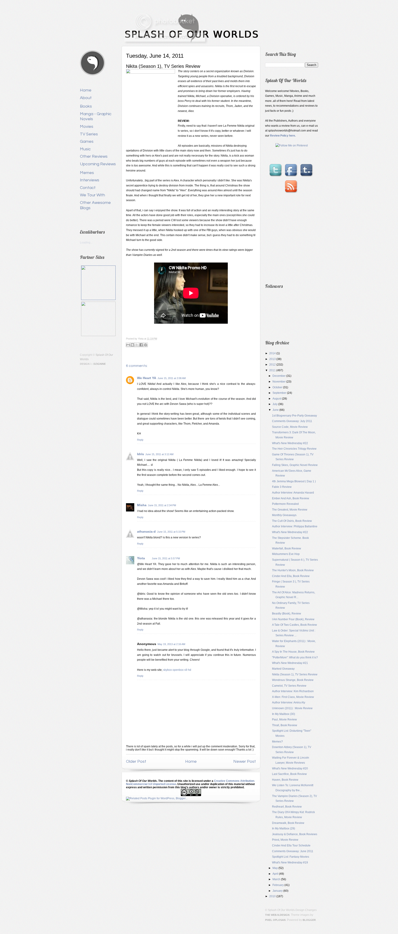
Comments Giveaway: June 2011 (292, 851)
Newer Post (244, 761)
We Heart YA (146, 378)
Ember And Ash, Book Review (290, 498)
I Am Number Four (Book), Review (293, 619)
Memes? (277, 741)
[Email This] (128, 345)
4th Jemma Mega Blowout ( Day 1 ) (294, 481)
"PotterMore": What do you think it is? (295, 657)
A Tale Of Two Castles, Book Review (294, 624)
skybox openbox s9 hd (177, 669)
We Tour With (92, 195)
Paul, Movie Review (284, 719)
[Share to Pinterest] (145, 345)
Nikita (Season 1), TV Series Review (294, 674)
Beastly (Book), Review (286, 613)
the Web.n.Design (277, 915)
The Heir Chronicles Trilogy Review (294, 448)
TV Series (89, 134)
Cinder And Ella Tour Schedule (291, 845)
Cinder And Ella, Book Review (291, 576)
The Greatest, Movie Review (289, 509)
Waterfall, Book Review (286, 548)
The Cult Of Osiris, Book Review (292, 521)
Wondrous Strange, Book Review (292, 680)
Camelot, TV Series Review (289, 685)
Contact (88, 188)
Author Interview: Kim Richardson (293, 691)
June (275, 409)
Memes (87, 173)
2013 (272, 359)
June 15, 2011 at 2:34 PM (162, 505)
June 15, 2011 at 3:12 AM (159, 454)
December (279, 375)
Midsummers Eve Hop (286, 554)
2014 (272, 353)
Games (87, 141)
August (277, 398)
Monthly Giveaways (284, 515)
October (277, 387)
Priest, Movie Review (285, 839)
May (275, 868)
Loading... (86, 242)
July (275, 404)
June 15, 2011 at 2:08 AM (172, 378)
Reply (140, 439)
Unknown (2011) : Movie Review (292, 708)
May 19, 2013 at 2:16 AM (171, 644)
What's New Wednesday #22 (290, 443)
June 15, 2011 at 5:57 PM (166, 558)
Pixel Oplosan (275, 920)
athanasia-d (146, 531)
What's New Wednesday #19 (290, 862)
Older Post (136, 761)
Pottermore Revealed (285, 504)
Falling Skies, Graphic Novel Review (295, 465)
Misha (141, 505)
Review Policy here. (283, 135)
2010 (272, 896)
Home (85, 90)
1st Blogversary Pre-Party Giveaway (294, 415)
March (276, 879)
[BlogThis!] (132, 345)
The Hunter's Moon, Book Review (293, 570)
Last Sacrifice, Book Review (289, 774)
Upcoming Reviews (98, 164)
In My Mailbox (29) (283, 828)
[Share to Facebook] (141, 345)
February (278, 885)
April (275, 873)
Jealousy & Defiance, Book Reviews (294, 834)
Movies (86, 126)
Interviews (89, 180)
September (279, 392)
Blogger (309, 920)
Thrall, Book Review (284, 725)
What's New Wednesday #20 (290, 768)
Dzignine (100, 364)
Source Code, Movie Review (290, 426)
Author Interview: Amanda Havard (293, 492)
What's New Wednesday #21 (290, 663)
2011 (272, 370)
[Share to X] (137, 345)
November (279, 381)
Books (86, 106)
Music (85, 149)
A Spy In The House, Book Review (293, 651)
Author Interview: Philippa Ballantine (294, 526)
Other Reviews (94, 156)
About (86, 98)
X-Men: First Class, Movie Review (293, 697)
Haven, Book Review (285, 779)
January (277, 890)
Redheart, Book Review (287, 806)
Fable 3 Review (282, 486)
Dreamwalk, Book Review (288, 823)
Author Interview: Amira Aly (288, 702)
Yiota (141, 338)
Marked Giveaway (283, 668)
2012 (272, 364)
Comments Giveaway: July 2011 (292, 421)
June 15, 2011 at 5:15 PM (171, 531)
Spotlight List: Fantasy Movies (290, 856)
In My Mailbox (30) (283, 714)
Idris (140, 454)
